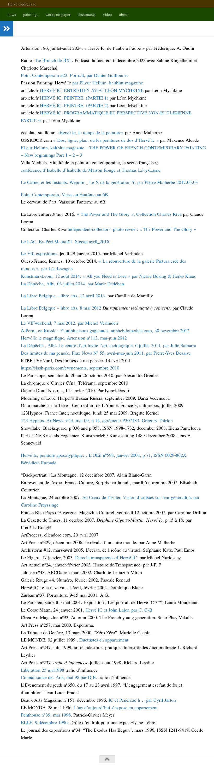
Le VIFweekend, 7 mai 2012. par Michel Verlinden (69, 323)
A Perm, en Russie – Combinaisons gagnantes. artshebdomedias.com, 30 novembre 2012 (105, 330)
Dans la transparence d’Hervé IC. (107, 557)
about (123, 14)
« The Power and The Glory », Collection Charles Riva (129, 214)
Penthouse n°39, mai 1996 (46, 715)
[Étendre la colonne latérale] (6, 28)
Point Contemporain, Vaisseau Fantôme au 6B (64, 194)
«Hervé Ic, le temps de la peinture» (90, 132)
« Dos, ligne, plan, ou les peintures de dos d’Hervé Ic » (106, 140)
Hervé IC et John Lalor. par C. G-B (118, 610)
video (107, 14)
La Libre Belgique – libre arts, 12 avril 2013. (63, 295)
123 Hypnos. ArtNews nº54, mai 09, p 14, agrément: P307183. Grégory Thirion (97, 420)
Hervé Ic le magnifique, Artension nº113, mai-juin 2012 (74, 338)
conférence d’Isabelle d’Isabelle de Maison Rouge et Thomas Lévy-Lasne (90, 170)
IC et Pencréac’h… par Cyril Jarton (142, 700)
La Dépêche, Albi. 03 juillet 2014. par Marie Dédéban (72, 283)
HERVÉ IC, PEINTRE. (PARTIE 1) (75, 98)
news (12, 14)
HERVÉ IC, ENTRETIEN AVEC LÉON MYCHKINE (92, 90)
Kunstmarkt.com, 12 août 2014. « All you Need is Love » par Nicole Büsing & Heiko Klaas (108, 276)
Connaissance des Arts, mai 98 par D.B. (59, 677)
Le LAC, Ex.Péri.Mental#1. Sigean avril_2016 (65, 241)
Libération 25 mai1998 (42, 670)
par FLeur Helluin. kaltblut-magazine (107, 82)
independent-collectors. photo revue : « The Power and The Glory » (131, 229)
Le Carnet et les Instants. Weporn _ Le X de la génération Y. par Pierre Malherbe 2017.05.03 (109, 182)
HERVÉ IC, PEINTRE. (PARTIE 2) (75, 105)
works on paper (57, 14)
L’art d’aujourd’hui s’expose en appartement (116, 707)
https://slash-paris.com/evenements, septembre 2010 (70, 368)
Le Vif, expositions (39, 253)
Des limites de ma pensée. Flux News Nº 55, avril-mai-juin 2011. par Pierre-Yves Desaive (106, 353)
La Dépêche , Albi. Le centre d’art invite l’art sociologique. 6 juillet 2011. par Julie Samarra (108, 345)
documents (87, 14)
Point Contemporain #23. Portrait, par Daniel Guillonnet (74, 75)
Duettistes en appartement (103, 640)
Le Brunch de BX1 (54, 60)
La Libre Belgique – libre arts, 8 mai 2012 (61, 308)
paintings (30, 14)
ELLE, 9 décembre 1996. (45, 722)
